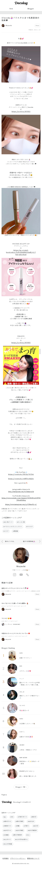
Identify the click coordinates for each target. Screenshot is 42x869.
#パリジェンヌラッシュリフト (12, 526)
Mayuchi (20, 566)
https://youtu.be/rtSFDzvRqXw (21, 479)
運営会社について (33, 858)
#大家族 (6, 835)
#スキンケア (21, 591)
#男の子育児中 (17, 835)
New (11, 9)
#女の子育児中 (32, 830)
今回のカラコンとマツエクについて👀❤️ (16, 633)
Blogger (31, 9)
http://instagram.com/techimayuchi (21, 492)
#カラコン (11, 636)
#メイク (6, 531)
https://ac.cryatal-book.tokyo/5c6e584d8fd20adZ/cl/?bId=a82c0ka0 (21, 252)
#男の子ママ (7, 821)
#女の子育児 (19, 830)
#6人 (28, 835)
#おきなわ (31, 821)
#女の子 (35, 826)
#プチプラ (10, 606)
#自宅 (38, 591)
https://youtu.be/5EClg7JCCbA (21, 474)
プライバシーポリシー (18, 858)
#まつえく (5, 636)
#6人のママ (7, 839)
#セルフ (4, 606)
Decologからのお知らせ (22, 802)
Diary (37, 25)
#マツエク (29, 526)
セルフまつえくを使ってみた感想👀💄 (15, 603)
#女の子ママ (7, 830)
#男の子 (33, 817)
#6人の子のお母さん (21, 839)
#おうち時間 (5, 591)
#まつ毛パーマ (8, 522)
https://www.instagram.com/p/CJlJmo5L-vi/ (21, 504)
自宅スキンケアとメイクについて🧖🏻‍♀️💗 (15, 588)
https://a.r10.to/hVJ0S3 (20, 343)
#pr (4, 817)
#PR (11, 817)
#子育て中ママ (22, 817)
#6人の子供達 (7, 844)
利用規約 (5, 858)
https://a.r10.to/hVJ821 (21, 111)
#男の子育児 (19, 821)
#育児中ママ (7, 826)
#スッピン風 (21, 522)
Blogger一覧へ (21, 787)
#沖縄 (17, 826)
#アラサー (13, 591)
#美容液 (15, 531)
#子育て (26, 826)
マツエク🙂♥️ (7, 618)
